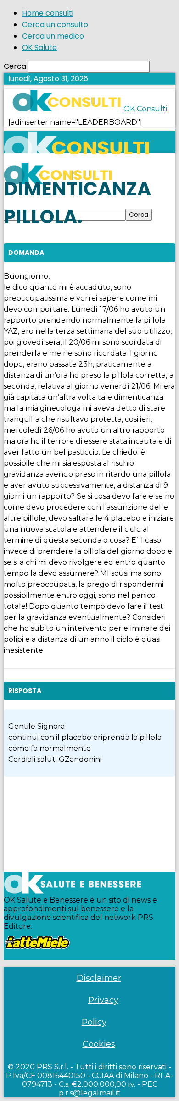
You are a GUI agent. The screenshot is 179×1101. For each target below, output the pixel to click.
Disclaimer (99, 978)
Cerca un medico (53, 36)
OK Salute (39, 47)
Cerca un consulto (55, 24)
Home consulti (47, 13)
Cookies (99, 1044)
